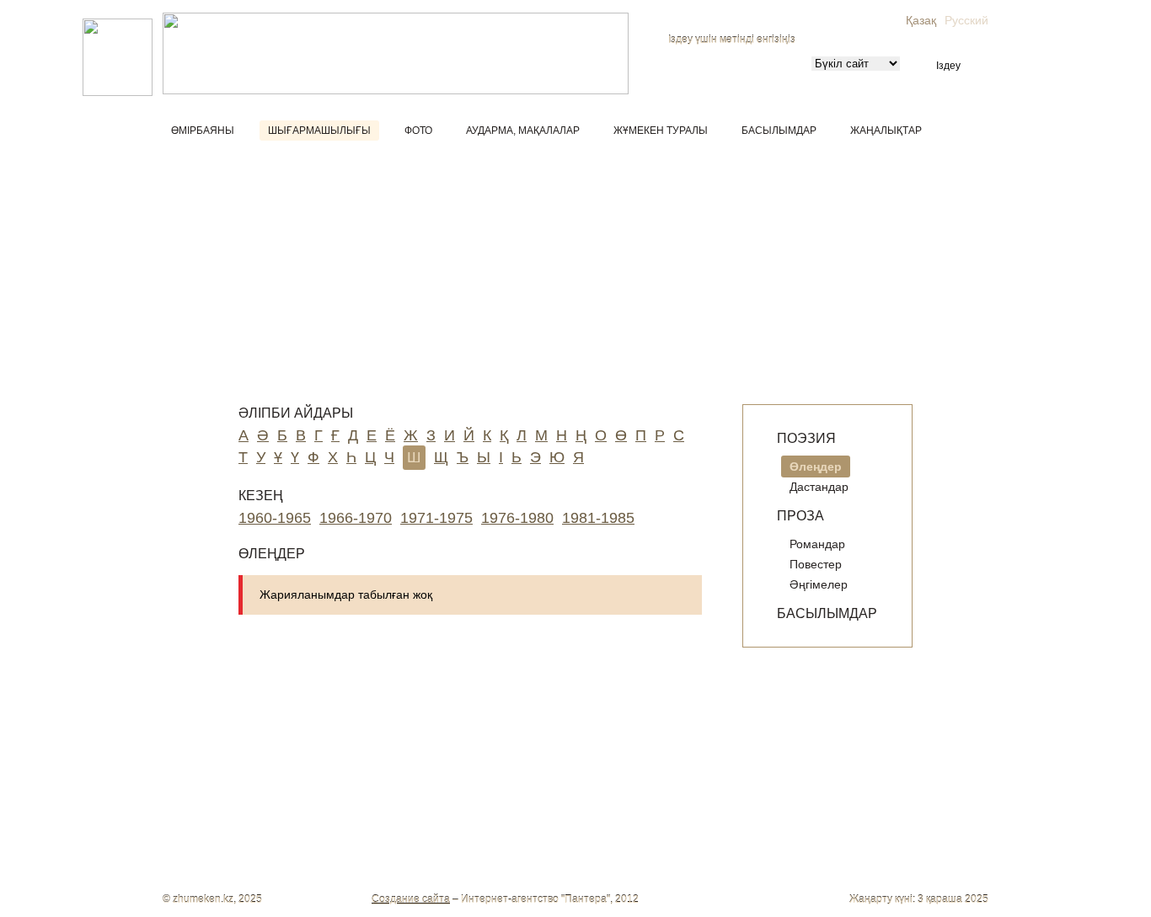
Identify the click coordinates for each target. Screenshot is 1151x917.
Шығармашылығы (319, 130)
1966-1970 (355, 517)
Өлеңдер (816, 466)
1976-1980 (517, 517)
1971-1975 (436, 517)
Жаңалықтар (886, 130)
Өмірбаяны (202, 130)
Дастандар (819, 486)
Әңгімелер (819, 584)
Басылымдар (778, 130)
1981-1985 (598, 517)
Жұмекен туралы (660, 130)
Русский (966, 20)
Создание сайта (411, 899)
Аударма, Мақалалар (523, 130)
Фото (418, 130)
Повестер (816, 564)
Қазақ (921, 20)
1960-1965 (274, 517)
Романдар (817, 544)
